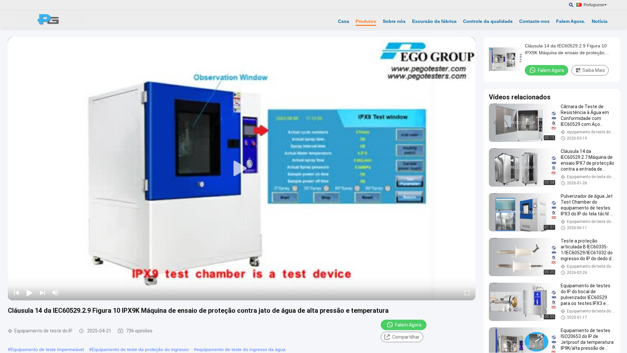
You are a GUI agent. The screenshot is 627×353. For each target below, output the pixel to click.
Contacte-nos (534, 21)
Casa (343, 21)
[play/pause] (29, 292)
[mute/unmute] (55, 292)
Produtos (366, 21)
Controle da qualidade (488, 21)
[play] (241, 168)
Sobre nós (394, 21)
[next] (42, 292)
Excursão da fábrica (434, 21)
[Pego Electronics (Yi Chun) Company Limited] (50, 19)
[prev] (16, 292)
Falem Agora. (570, 21)
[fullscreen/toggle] (467, 292)
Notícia (599, 21)
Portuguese (594, 5)
